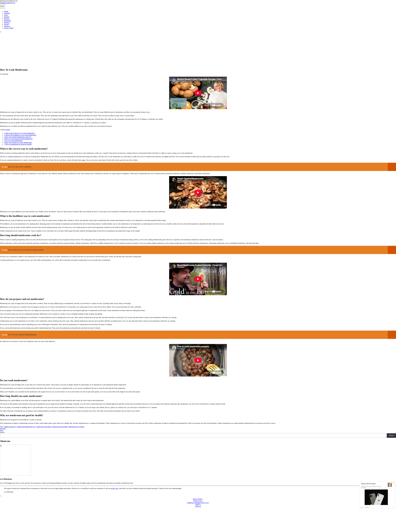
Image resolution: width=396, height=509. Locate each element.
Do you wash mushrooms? (13, 140)
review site (114, 488)
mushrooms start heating (60, 427)
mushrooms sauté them (43, 427)
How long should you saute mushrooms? (18, 142)
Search (2, 432)
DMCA (197, 504)
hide (8, 130)
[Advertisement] (198, 51)
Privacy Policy (9, 28)
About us (7, 26)
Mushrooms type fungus (76, 427)
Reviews (7, 22)
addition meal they (10, 427)
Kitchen (6, 17)
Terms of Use (197, 501)
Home (6, 11)
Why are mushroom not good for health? (18, 144)
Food (6, 15)
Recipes (6, 19)
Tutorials (7, 13)
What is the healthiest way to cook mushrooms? (20, 135)
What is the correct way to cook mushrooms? (19, 133)
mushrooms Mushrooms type (26, 427)
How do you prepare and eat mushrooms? (18, 139)
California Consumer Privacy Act (198, 503)
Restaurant (7, 20)
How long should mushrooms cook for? (17, 137)
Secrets (6, 24)
